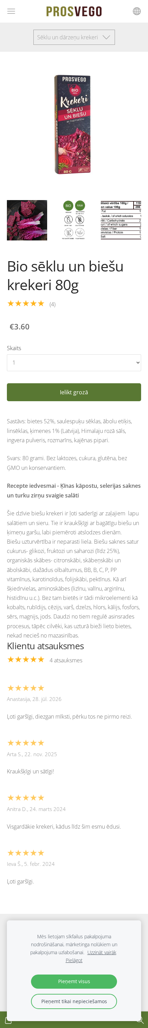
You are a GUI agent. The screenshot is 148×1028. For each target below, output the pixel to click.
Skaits (14, 348)
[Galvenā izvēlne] (11, 11)
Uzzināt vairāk (101, 952)
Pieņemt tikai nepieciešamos (74, 1001)
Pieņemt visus (74, 981)
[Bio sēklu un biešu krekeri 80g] (27, 220)
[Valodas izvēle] (136, 11)
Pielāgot (74, 960)
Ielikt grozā (74, 392)
